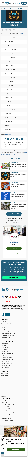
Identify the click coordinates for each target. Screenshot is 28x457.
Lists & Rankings (4, 8)
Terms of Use (4, 305)
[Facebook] (3, 297)
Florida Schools (4, 389)
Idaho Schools (4, 395)
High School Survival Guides (7, 416)
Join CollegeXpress (14, 277)
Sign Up (24, 3)
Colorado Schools (5, 383)
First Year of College (6, 418)
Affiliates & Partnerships (7, 331)
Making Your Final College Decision (9, 412)
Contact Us (4, 321)
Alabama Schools (5, 373)
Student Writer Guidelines (7, 335)
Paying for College (5, 410)
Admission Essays (5, 402)
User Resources (5, 367)
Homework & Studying (6, 414)
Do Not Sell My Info (8, 306)
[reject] (11, 254)
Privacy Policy (10, 305)
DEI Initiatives (4, 327)
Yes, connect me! (14, 248)
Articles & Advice (5, 349)
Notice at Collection (17, 305)
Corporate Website (5, 337)
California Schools (5, 381)
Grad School (4, 355)
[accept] (17, 254)
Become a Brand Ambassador (8, 333)
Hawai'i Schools (5, 393)
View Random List (14, 213)
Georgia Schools (5, 391)
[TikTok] (19, 297)
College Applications (6, 400)
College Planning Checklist (7, 359)
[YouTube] (16, 297)
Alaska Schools (4, 375)
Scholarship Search (5, 347)
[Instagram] (9, 297)
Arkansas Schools (5, 379)
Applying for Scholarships (7, 406)
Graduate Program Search (7, 357)
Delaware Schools (5, 387)
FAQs (2, 325)
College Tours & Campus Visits (8, 404)
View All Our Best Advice (7, 420)
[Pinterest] (13, 297)
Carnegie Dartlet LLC (13, 303)
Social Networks (5, 329)
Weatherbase (8, 134)
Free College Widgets (6, 365)
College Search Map (5, 345)
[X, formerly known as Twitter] (6, 297)
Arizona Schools (5, 377)
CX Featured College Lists (7, 353)
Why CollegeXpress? (6, 323)
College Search (4, 343)
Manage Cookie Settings (17, 306)
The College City (21, 8)
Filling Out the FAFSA (6, 408)
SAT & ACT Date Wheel (6, 363)
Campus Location (13, 8)
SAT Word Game (5, 361)
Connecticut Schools (6, 385)
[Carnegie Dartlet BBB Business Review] (6, 317)
